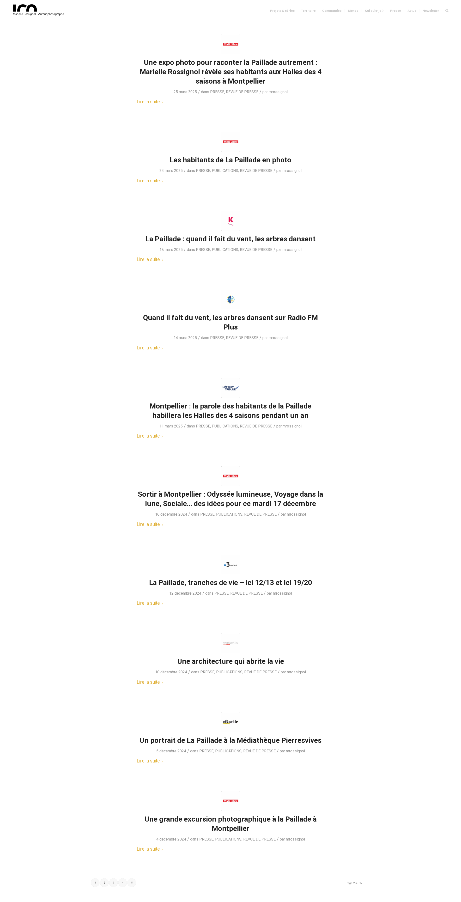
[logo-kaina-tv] (230, 221)
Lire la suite (148, 101)
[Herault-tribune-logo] (230, 388)
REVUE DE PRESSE (242, 92)
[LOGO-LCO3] (39, 11)
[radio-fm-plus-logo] (230, 299)
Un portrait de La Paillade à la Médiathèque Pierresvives (230, 740)
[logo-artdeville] (230, 643)
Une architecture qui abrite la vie (230, 661)
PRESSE (217, 92)
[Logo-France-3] (230, 564)
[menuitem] (282, 11)
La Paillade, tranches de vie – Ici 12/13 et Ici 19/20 (230, 582)
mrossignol (278, 92)
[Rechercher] (447, 11)
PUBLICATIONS (225, 170)
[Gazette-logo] (230, 722)
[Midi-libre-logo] (230, 44)
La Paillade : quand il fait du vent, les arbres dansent (230, 239)
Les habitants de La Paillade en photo (230, 160)
